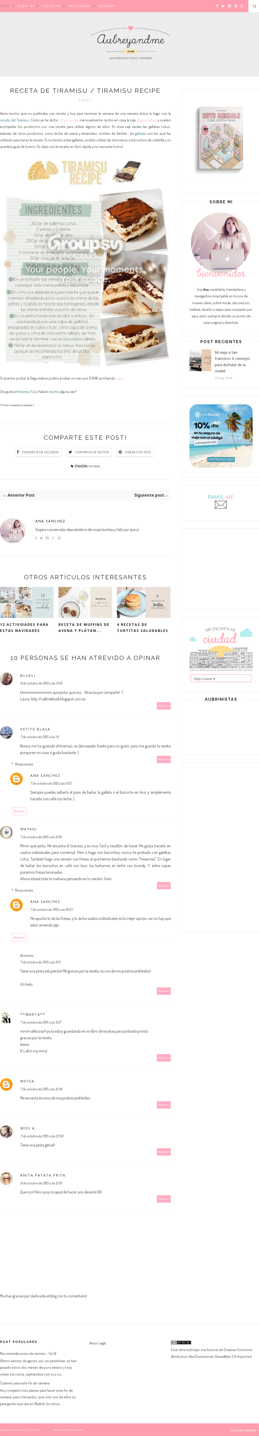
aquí (119, 378)
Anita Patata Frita (43, 1175)
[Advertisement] (221, 568)
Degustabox (146, 120)
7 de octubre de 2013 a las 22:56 (41, 1136)
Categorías (79, 6)
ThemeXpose (46, 1429)
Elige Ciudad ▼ (205, 679)
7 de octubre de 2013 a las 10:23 (51, 909)
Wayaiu (28, 829)
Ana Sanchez (50, 521)
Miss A (27, 1128)
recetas (94, 465)
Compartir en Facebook (40, 452)
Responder (163, 706)
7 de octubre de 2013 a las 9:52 (51, 783)
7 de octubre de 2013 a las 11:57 (40, 1022)
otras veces (68, 120)
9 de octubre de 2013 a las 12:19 (40, 1183)
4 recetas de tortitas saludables (142, 627)
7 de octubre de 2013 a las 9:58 (40, 837)
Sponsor (106, 6)
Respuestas (24, 764)
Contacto (51, 6)
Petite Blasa (35, 729)
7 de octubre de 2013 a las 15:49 (41, 1089)
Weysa (27, 1081)
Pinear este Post (138, 452)
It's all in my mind (33, 1050)
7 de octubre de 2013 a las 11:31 (40, 962)
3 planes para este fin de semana (25, 1383)
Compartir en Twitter (92, 452)
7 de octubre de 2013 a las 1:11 (39, 737)
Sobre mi (25, 6)
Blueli (27, 675)
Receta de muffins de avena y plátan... (84, 627)
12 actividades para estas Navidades (24, 627)
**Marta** (32, 1014)
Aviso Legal (98, 1343)
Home (5, 6)
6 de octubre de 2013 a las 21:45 (41, 683)
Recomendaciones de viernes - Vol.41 (28, 1353)
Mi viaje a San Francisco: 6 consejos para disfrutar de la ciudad (232, 361)
